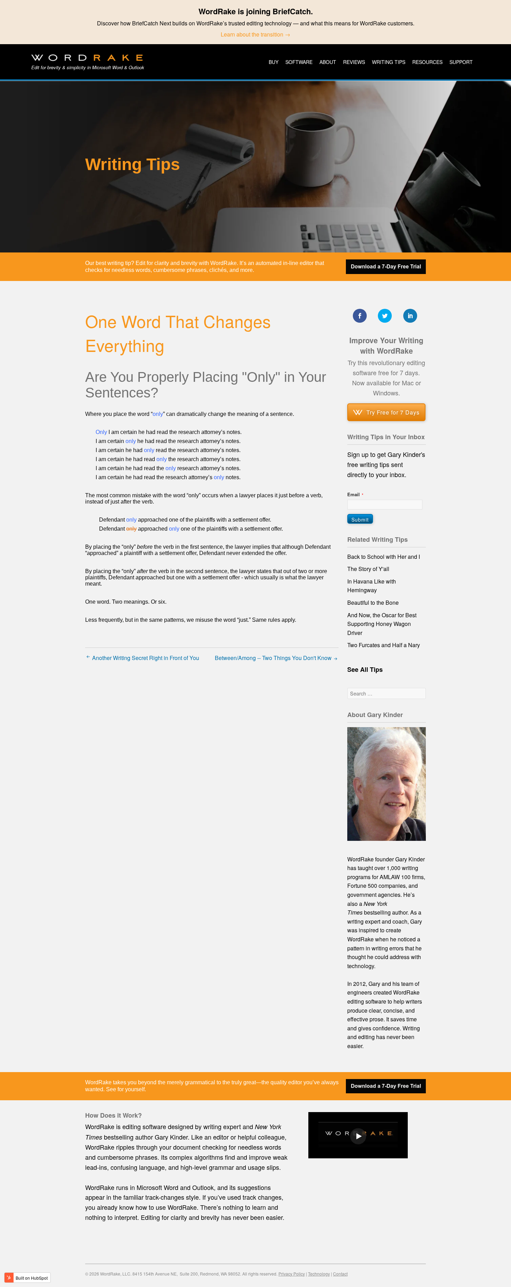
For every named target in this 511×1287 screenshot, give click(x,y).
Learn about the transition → (255, 34)
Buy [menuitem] (273, 61)
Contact (340, 1274)
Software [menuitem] (299, 61)
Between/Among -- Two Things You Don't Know (274, 658)
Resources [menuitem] (427, 61)
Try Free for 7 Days (393, 412)
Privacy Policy (291, 1274)
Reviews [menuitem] (354, 61)
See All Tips (365, 669)
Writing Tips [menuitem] (388, 61)
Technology (319, 1274)
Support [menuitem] (461, 61)
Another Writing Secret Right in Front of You (145, 658)
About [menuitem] (327, 61)
